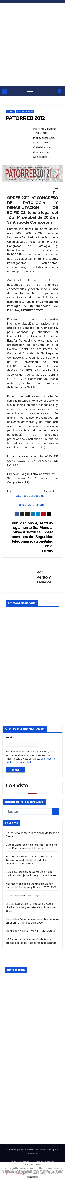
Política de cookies (20, 1162)
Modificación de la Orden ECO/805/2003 (30, 931)
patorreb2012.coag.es (29, 495)
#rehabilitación (42, 147)
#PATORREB (40, 142)
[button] (53, 91)
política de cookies (14, 1174)
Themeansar (32, 1153)
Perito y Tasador (25, 112)
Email (10, 737)
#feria (36, 137)
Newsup (51, 1149)
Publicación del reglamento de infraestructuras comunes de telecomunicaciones (22, 532)
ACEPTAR (32, 1177)
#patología (48, 137)
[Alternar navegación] (30, 91)
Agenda (10, 112)
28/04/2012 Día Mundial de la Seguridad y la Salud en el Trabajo (42, 537)
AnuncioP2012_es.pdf (29, 504)
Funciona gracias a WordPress (22, 1149)
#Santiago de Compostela (41, 154)
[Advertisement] (32, 52)
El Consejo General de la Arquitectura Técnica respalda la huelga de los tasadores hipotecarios (29, 860)
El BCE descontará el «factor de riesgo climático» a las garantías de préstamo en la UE (31, 907)
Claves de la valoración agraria (25, 895)
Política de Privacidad (43, 1162)
